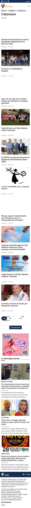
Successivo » (6, 320)
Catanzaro (21, 11)
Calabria (11, 11)
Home (3, 11)
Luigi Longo (6, 426)
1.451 (20, 318)
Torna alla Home (15, 327)
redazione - (4, 47)
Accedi (28, 1)
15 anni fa (10, 47)
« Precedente (6, 316)
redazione (5, 390)
